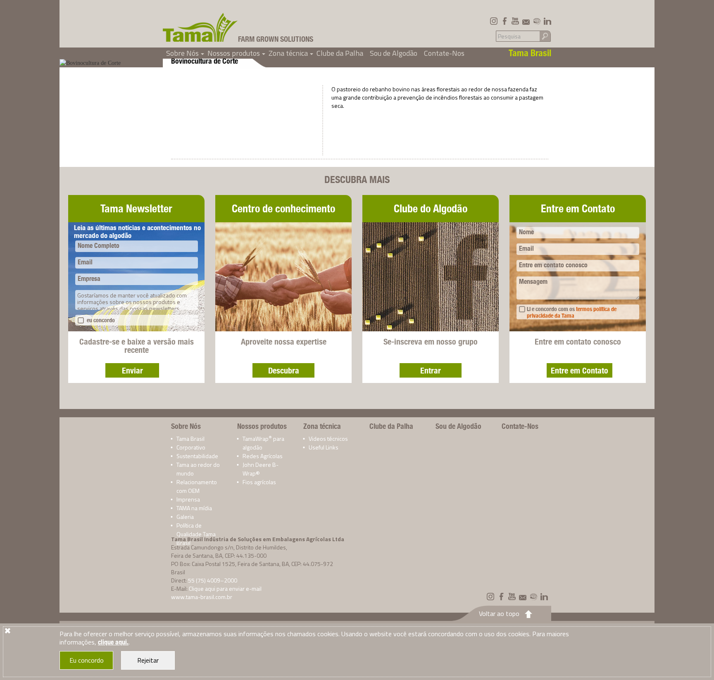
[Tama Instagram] (493, 21)
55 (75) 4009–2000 (212, 580)
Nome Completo (98, 246)
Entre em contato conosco (553, 265)
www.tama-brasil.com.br (201, 596)
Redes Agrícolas (263, 456)
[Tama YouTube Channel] (515, 21)
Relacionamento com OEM (196, 486)
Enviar (132, 370)
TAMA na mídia (194, 508)
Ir (545, 36)
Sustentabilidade (197, 456)
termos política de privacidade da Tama (571, 312)
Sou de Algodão (393, 53)
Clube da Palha (340, 53)
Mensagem (533, 281)
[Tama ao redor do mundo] (536, 21)
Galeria (185, 516)
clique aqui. (113, 642)
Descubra (283, 370)
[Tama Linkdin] (547, 21)
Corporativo (190, 447)
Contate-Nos (444, 53)
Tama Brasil (190, 438)
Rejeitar (148, 660)
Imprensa (188, 499)
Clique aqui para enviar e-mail (225, 588)
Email (85, 262)
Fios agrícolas (259, 482)
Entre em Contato (579, 370)
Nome (526, 232)
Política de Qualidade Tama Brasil (196, 534)
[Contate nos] (526, 21)
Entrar (430, 370)
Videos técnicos (328, 438)
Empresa (89, 279)
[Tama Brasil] (200, 27)
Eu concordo (86, 660)
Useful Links (323, 447)
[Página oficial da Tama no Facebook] (504, 21)
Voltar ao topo (499, 613)
